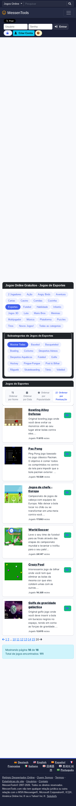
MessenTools (18, 13)
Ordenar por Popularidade (43, 396)
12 (21, 639)
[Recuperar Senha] (8, 33)
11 (18, 639)
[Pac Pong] (13, 455)
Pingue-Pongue (32, 363)
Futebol (27, 307)
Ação (29, 294)
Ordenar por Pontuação (61, 396)
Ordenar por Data (27, 398)
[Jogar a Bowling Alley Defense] (67, 415)
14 (29, 639)
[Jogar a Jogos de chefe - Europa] (67, 492)
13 (25, 639)
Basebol (35, 344)
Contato (43, 781)
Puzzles (61, 319)
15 (33, 639)
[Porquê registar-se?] (38, 33)
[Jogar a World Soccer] (67, 535)
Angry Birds (44, 294)
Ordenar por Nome (13, 398)
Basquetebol (51, 344)
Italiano (33, 766)
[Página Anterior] (3, 639)
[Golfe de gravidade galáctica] (13, 610)
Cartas (11, 300)
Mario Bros (40, 313)
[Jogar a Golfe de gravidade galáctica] (67, 608)
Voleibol (61, 369)
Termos (59, 777)
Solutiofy (52, 796)
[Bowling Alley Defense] (13, 416)
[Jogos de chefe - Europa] (13, 494)
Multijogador (14, 319)
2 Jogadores (14, 294)
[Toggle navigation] (68, 12)
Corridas (38, 300)
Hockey (14, 363)
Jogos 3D (13, 313)
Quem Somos (45, 777)
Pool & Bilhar (53, 363)
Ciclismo (28, 350)
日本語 (50, 766)
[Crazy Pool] (13, 571)
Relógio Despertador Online (18, 777)
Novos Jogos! (26, 326)
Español (60, 762)
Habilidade (42, 307)
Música (30, 319)
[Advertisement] (38, 77)
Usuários (31, 781)
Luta (26, 313)
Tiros (10, 326)
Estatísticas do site (13, 781)
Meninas (55, 313)
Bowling (14, 350)
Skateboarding (32, 369)
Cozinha (52, 300)
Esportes (13, 307)
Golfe (54, 357)
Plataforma (45, 319)
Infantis (57, 307)
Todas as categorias (50, 326)
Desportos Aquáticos (21, 357)
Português (67, 770)
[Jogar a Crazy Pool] (67, 570)
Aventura (60, 294)
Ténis (48, 369)
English (41, 762)
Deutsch (23, 762)
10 (14, 639)
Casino (24, 300)
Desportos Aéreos (48, 350)
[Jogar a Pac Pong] (67, 454)
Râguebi (14, 369)
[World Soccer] (13, 536)
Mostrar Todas (17, 344)
